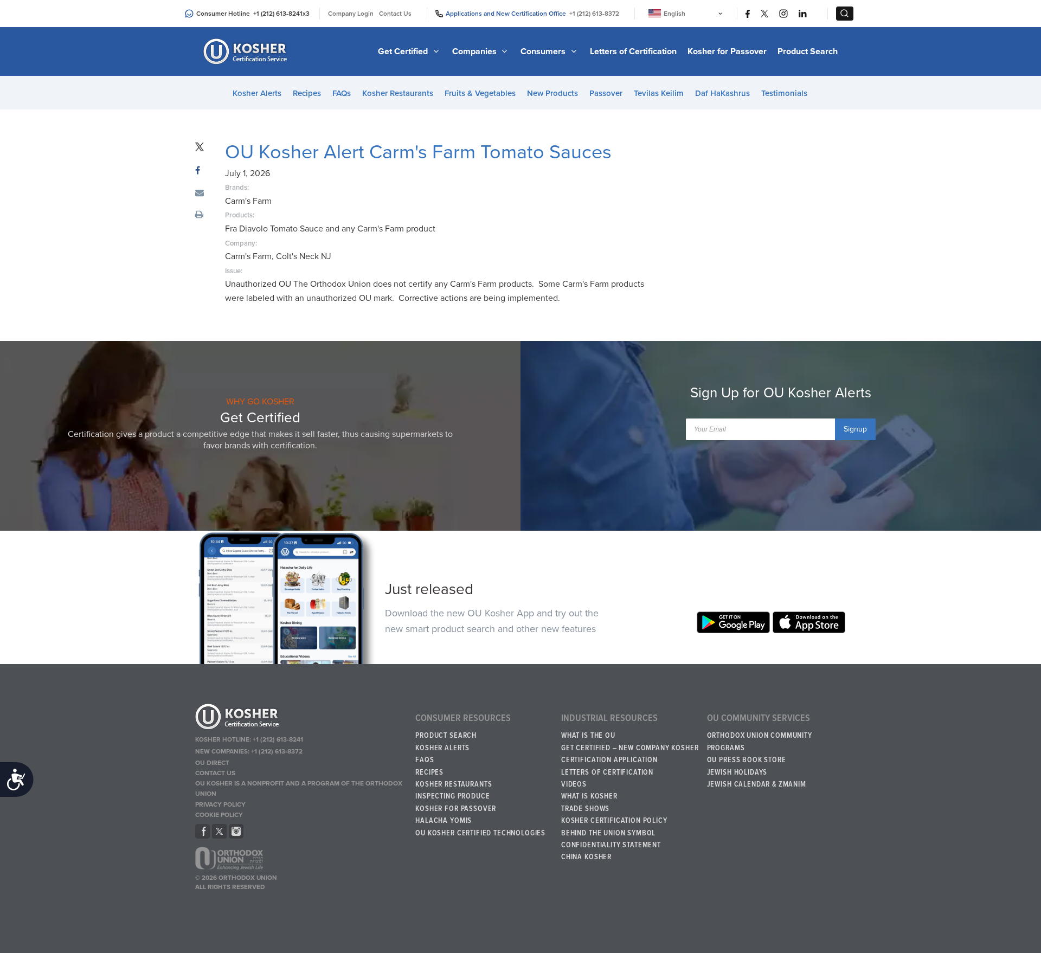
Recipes (307, 93)
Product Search (807, 51)
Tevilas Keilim (659, 93)
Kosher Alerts (257, 93)
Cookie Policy (219, 815)
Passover (605, 93)
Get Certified (404, 51)
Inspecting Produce (452, 796)
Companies (475, 51)
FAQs (341, 93)
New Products (552, 93)
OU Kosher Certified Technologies (480, 833)
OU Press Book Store (746, 760)
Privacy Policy (220, 804)
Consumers (544, 51)
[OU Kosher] (300, 718)
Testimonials (784, 93)
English (674, 13)
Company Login (351, 13)
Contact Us (395, 13)
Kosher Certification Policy (614, 821)
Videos (574, 784)
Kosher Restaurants (397, 93)
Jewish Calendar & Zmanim (756, 784)
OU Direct (212, 763)
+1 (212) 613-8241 (278, 13)
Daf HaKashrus (722, 93)
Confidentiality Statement (611, 845)
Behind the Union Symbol (608, 833)
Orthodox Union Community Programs (759, 741)
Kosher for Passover (727, 51)
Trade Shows (585, 809)
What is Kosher (589, 796)
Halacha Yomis (443, 821)
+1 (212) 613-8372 (594, 13)
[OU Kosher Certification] (246, 51)
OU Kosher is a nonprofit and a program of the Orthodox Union (298, 788)
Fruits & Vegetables (480, 93)
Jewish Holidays (737, 772)
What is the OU (588, 735)
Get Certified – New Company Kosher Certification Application (630, 754)
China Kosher (586, 857)
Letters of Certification (633, 51)
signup (855, 429)
